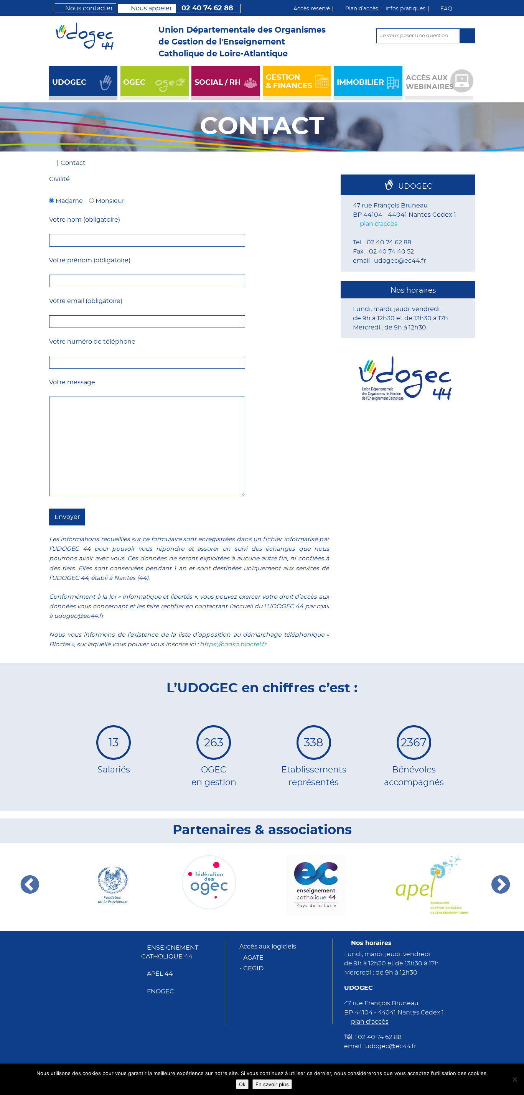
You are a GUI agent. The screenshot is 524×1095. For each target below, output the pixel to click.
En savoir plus (272, 1084)
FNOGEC (160, 991)
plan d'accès (378, 224)
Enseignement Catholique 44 (169, 952)
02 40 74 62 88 (182, 8)
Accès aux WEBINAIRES (429, 82)
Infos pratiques (405, 9)
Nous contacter (89, 9)
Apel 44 (160, 974)
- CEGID (251, 968)
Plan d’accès (361, 9)
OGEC (134, 82)
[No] (514, 1079)
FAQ (446, 9)
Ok (242, 1084)
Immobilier (360, 82)
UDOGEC (69, 82)
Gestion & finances (289, 82)
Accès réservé (311, 9)
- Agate (251, 958)
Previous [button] (30, 885)
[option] (102, 885)
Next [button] (501, 885)
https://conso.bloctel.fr (233, 644)
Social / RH (217, 82)
